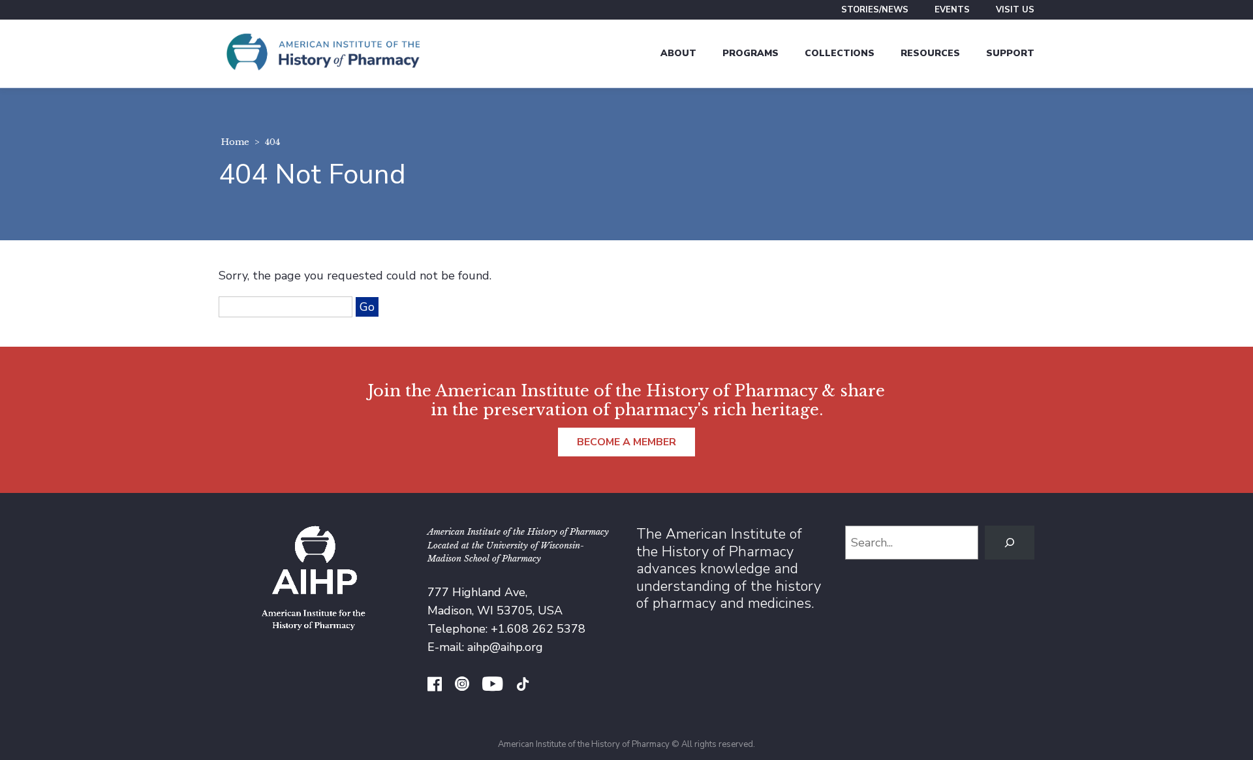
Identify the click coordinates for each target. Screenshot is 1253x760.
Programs (750, 53)
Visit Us (1015, 10)
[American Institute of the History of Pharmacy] (323, 53)
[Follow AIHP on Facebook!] (434, 685)
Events (952, 10)
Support (1010, 53)
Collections (839, 53)
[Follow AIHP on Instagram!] (462, 685)
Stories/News (874, 10)
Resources (930, 53)
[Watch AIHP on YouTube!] (492, 685)
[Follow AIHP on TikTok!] (523, 685)
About (678, 53)
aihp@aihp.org (505, 647)
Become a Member (626, 442)
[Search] (1009, 543)
